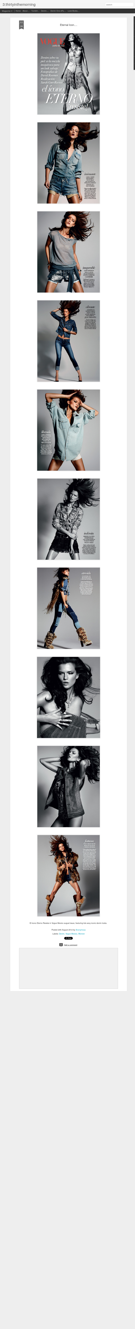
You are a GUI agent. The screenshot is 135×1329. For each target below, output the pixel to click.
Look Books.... (74, 10)
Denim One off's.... (58, 10)
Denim (61, 933)
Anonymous (81, 929)
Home (18, 10)
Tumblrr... (35, 10)
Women (81, 933)
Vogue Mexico (71, 933)
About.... (26, 10)
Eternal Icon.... (68, 25)
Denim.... (45, 10)
